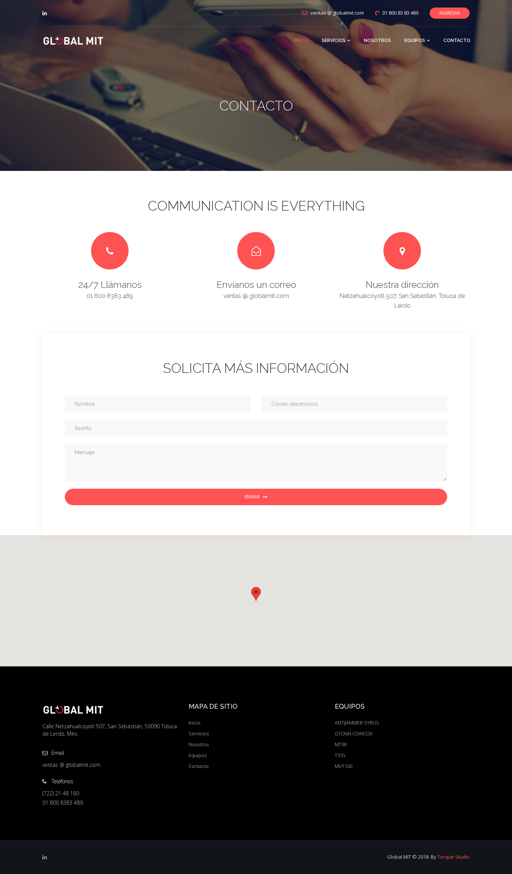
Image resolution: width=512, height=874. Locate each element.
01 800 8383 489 (110, 295)
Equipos (198, 755)
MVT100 (343, 766)
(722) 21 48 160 (60, 793)
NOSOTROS (377, 40)
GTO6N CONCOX (354, 733)
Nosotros (199, 744)
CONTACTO (456, 40)
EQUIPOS (414, 40)
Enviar (252, 497)
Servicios (199, 733)
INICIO (301, 40)
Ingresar (449, 13)
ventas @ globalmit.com (256, 295)
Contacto (199, 766)
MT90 (341, 744)
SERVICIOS (334, 40)
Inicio (195, 722)
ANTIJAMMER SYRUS (357, 722)
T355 (340, 755)
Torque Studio (453, 856)
